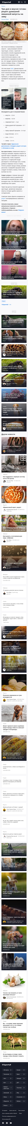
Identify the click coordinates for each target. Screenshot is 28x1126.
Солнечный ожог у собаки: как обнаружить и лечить (14, 767)
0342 (12, 68)
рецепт (3, 198)
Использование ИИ (6, 1119)
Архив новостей (12, 1110)
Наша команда (21, 1110)
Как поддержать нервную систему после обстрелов (14, 477)
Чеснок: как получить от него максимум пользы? (12, 993)
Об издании (4, 1110)
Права (20, 1113)
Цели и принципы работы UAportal (9, 1113)
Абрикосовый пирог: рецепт (12, 507)
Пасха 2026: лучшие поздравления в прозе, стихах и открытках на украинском (13, 577)
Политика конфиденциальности (9, 1116)
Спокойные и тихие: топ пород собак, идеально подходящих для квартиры (12, 781)
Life (10, 304)
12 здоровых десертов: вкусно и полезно (13, 590)
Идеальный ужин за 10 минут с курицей (13, 807)
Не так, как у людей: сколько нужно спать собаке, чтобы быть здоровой (13, 821)
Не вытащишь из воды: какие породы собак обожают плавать (13, 1055)
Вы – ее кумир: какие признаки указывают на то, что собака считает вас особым (13, 1025)
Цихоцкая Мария (5, 19)
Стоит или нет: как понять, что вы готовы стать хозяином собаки (13, 604)
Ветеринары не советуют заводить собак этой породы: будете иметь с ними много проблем (13, 619)
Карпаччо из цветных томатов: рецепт (12, 834)
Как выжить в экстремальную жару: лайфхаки (12, 537)
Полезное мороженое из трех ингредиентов (12, 696)
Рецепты (3, 6)
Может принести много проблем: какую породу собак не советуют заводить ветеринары (13, 727)
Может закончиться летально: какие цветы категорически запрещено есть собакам (13, 794)
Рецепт (3, 301)
